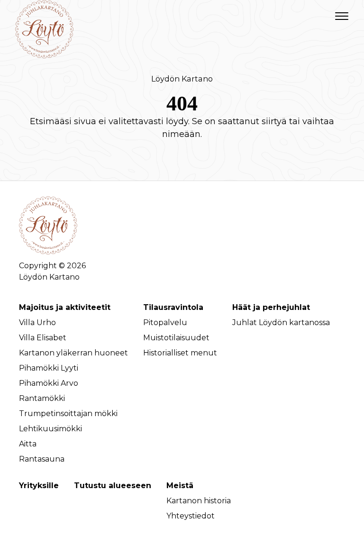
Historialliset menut (180, 352)
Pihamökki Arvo (48, 383)
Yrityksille (39, 485)
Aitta (27, 443)
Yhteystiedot (190, 515)
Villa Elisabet (42, 337)
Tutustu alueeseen (112, 485)
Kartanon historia (198, 500)
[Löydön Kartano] (44, 16)
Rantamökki (42, 398)
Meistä (179, 485)
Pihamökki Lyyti (48, 367)
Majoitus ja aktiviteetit (64, 307)
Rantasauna (41, 458)
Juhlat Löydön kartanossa (281, 322)
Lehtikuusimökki (50, 428)
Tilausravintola (173, 307)
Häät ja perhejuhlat (271, 307)
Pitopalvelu (165, 322)
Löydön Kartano (182, 78)
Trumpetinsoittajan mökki (68, 413)
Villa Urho (37, 322)
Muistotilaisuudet (176, 337)
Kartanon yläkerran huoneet (73, 352)
